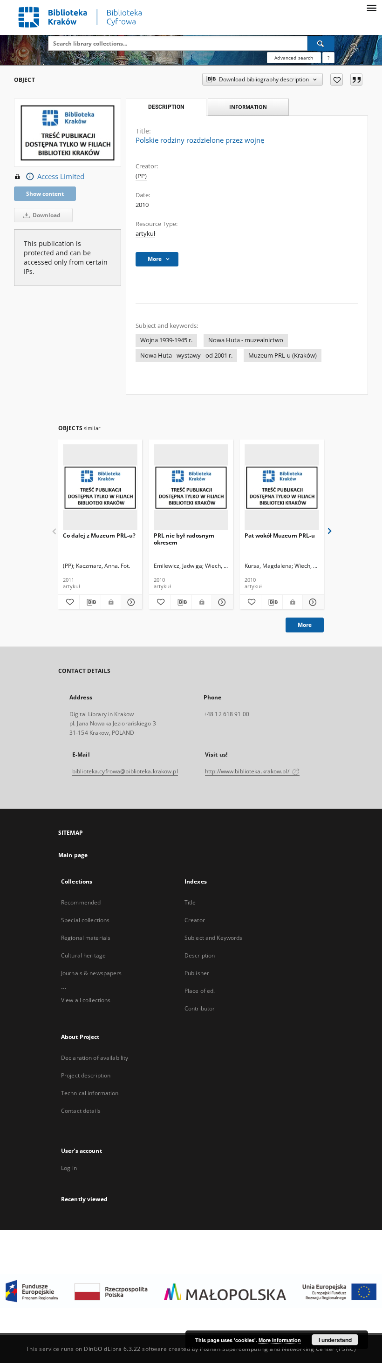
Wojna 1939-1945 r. (166, 340)
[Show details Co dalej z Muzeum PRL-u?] (130, 602)
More (305, 625)
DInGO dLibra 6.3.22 (112, 1349)
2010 (142, 205)
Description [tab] (166, 107)
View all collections (85, 1000)
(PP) (141, 176)
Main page (73, 855)
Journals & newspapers (91, 973)
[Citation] (356, 79)
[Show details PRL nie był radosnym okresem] (221, 602)
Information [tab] (248, 106)
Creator (194, 920)
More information (280, 1339)
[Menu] (371, 7)
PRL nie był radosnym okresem (184, 539)
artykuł (145, 234)
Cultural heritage (83, 955)
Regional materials (85, 938)
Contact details (81, 1111)
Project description (85, 1075)
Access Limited (60, 176)
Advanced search (293, 57)
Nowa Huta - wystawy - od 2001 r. (186, 355)
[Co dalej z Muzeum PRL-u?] (100, 488)
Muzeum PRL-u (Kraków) (282, 355)
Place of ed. (199, 991)
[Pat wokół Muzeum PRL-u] (282, 488)
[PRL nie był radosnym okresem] (191, 488)
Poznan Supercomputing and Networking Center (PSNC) (278, 1349)
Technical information (90, 1093)
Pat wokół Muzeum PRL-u (280, 535)
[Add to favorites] (336, 79)
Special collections (85, 920)
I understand (335, 1340)
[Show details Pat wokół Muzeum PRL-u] (311, 602)
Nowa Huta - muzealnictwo (245, 340)
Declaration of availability (94, 1058)
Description (199, 955)
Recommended (81, 902)
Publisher (196, 973)
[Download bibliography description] (90, 602)
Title (190, 902)
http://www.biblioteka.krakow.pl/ (248, 771)
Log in (69, 1168)
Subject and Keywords (213, 938)
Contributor (199, 1008)
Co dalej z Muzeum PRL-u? (99, 535)
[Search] (320, 43)
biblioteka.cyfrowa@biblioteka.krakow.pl (125, 771)
